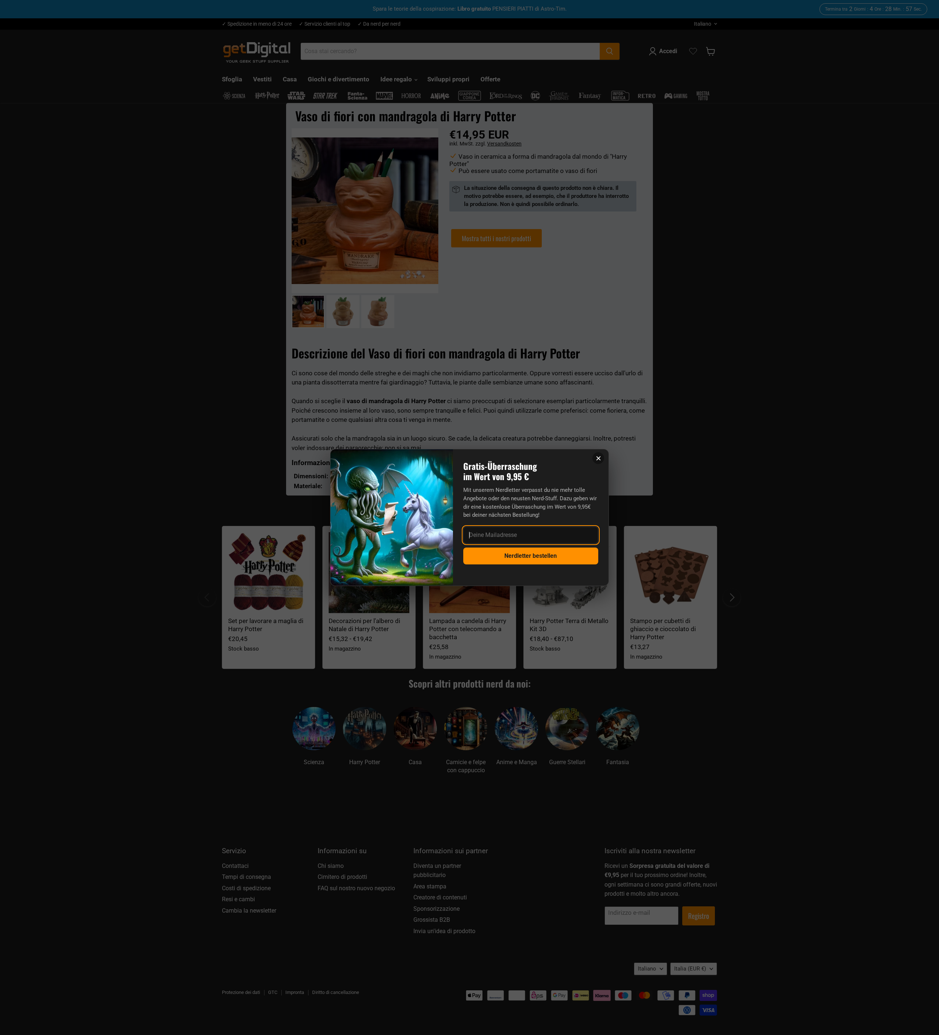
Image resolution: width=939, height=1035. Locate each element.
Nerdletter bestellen (530, 555)
